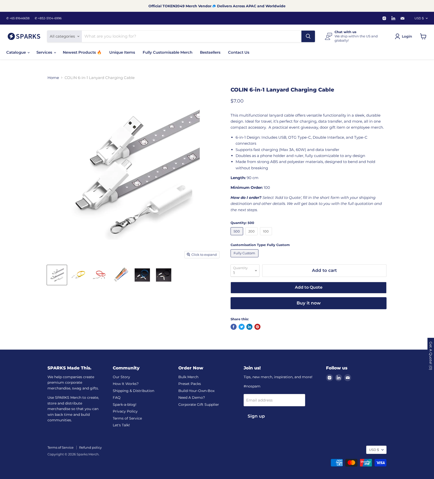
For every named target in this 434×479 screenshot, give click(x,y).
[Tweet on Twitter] (242, 327)
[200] (252, 236)
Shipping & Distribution (133, 390)
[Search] (308, 36)
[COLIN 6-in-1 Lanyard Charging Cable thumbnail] (57, 275)
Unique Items (122, 52)
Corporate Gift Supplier (198, 404)
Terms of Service (127, 418)
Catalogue (16, 52)
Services (44, 52)
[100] (266, 236)
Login (407, 36)
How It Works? (126, 383)
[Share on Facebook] (234, 327)
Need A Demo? (191, 397)
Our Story (121, 377)
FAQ (117, 397)
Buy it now (309, 302)
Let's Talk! (121, 425)
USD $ (419, 18)
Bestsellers (210, 52)
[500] (237, 236)
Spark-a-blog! (124, 404)
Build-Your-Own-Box (196, 390)
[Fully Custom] (245, 258)
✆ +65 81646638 (18, 18)
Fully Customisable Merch (167, 52)
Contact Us (238, 52)
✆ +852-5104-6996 (48, 18)
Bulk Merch (188, 377)
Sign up (256, 416)
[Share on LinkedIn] (249, 327)
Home (53, 77)
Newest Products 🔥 (82, 52)
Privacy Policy (125, 411)
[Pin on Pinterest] (257, 327)
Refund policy (90, 447)
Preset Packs (189, 383)
